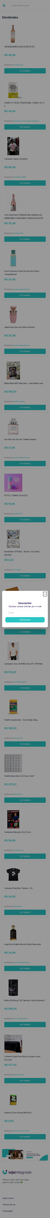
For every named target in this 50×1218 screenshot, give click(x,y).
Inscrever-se (25, 620)
